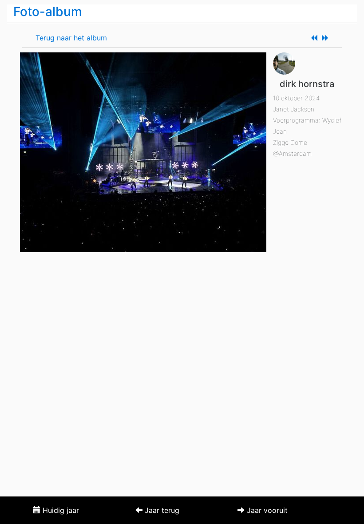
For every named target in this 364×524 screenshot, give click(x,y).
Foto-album (47, 11)
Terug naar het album (71, 37)
